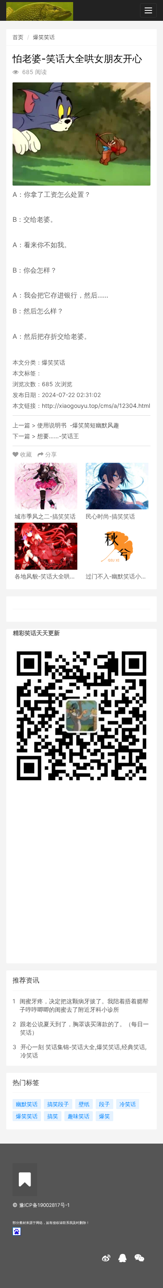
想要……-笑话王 (58, 435)
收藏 (25, 454)
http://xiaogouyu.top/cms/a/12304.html (96, 405)
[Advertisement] (81, 878)
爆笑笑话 (44, 37)
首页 (18, 37)
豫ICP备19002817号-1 (44, 1205)
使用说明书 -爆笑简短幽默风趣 (78, 425)
